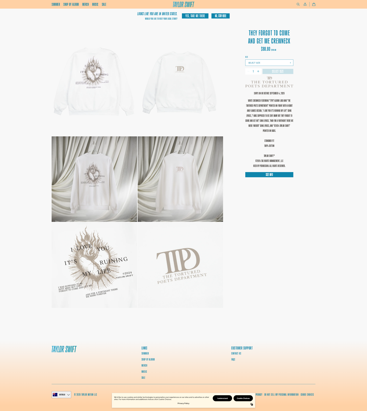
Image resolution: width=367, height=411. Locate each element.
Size (246, 57)
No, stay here (220, 16)
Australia (62, 394)
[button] (298, 4)
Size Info (269, 174)
